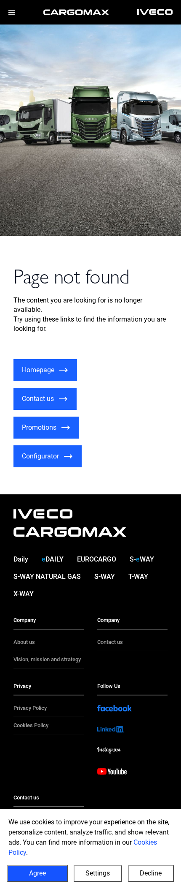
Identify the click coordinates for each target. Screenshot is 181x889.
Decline (151, 873)
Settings (97, 873)
